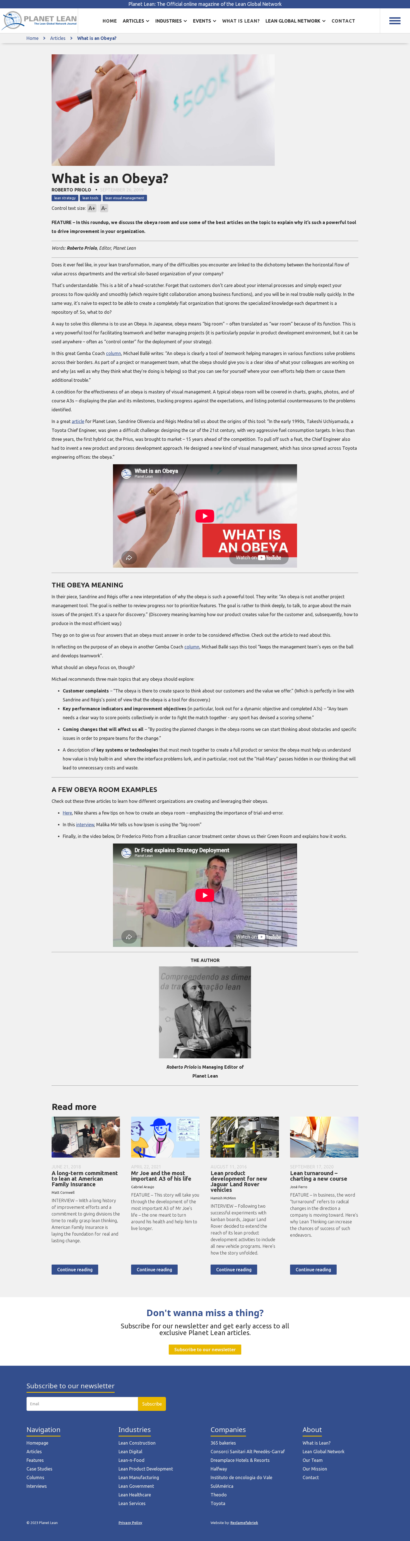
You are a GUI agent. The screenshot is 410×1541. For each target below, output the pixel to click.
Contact (343, 21)
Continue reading (75, 1269)
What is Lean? (317, 1443)
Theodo (219, 1495)
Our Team (313, 1460)
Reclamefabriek (244, 1523)
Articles (58, 38)
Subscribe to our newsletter (205, 1349)
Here (67, 812)
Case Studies (39, 1469)
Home (110, 21)
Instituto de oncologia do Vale (241, 1477)
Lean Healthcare (135, 1495)
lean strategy (65, 198)
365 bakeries (223, 1443)
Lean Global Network (323, 1451)
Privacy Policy (130, 1523)
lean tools (90, 198)
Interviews (36, 1486)
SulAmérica (222, 1486)
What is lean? (241, 21)
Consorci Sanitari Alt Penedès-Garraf (248, 1451)
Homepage (37, 1443)
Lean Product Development (146, 1469)
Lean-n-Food (131, 1460)
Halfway (219, 1469)
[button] (136, 21)
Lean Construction (137, 1443)
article (78, 421)
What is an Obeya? (97, 38)
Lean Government (136, 1486)
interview (85, 824)
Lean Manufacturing (139, 1477)
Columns (35, 1477)
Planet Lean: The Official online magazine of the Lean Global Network (205, 4)
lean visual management (124, 198)
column (113, 353)
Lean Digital (130, 1451)
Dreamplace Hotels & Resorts (240, 1460)
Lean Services (132, 1503)
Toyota (218, 1503)
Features (35, 1460)
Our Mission (315, 1469)
